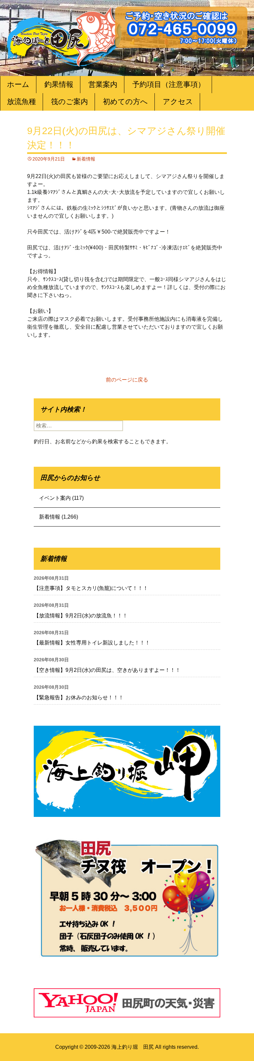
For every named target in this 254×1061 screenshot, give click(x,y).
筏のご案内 (69, 101)
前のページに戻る (127, 380)
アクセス (178, 101)
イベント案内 (55, 498)
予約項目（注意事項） (168, 84)
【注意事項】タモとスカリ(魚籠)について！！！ (91, 588)
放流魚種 (21, 101)
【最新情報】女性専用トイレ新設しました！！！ (92, 642)
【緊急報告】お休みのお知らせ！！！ (79, 697)
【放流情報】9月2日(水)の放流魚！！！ (81, 615)
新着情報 (86, 159)
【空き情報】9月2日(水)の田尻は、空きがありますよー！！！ (107, 670)
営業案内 (102, 84)
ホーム (18, 84)
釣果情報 (58, 84)
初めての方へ (125, 101)
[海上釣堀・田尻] (64, 35)
